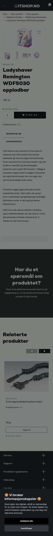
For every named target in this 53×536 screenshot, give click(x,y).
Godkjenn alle (26, 521)
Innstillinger (26, 528)
